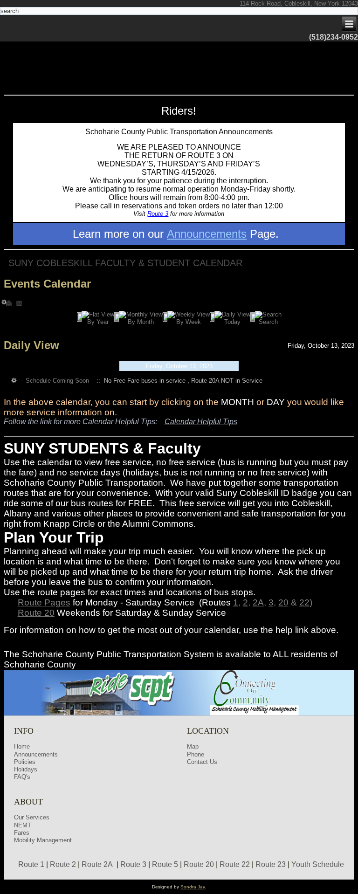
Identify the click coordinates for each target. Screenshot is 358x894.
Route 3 (157, 213)
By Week (188, 321)
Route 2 (63, 864)
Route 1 (31, 864)
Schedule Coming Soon (57, 380)
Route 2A (97, 864)
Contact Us (202, 761)
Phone (195, 754)
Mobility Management (43, 840)
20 (283, 602)
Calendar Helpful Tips (201, 422)
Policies (24, 761)
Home (22, 746)
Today (232, 321)
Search (268, 321)
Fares (21, 832)
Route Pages (44, 602)
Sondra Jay (192, 886)
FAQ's (22, 776)
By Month (141, 321)
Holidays (25, 769)
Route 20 (36, 613)
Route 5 (165, 864)
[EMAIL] (19, 302)
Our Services (31, 817)
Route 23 (270, 864)
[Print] (10, 302)
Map (193, 746)
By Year (98, 321)
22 (304, 602)
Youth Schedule (317, 864)
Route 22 (235, 864)
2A (258, 602)
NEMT (22, 825)
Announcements (207, 233)
